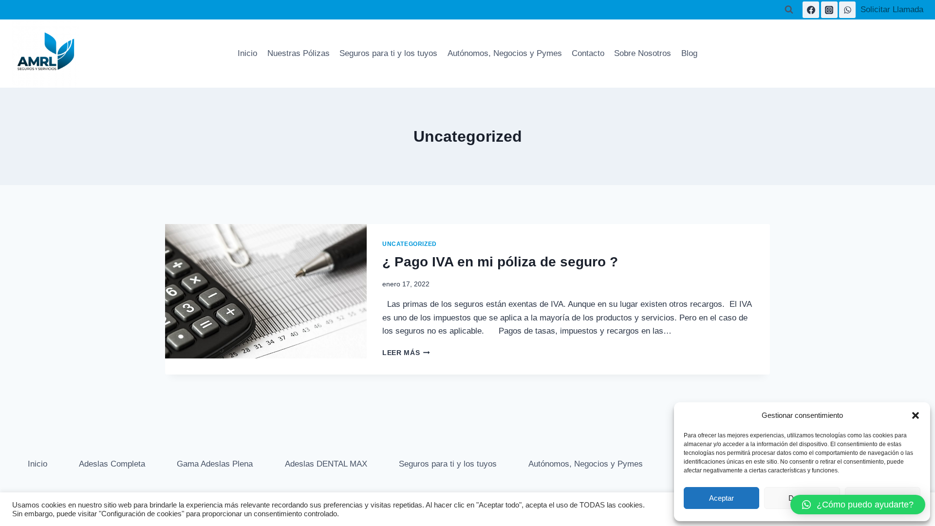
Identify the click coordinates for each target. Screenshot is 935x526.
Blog (689, 53)
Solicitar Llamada (891, 9)
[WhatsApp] (847, 9)
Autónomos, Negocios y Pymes (505, 53)
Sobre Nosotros (642, 53)
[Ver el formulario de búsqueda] (789, 10)
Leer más (406, 353)
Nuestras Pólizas (298, 53)
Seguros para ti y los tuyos (388, 53)
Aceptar (721, 498)
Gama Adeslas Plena (215, 464)
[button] (915, 415)
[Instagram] (829, 9)
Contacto (588, 53)
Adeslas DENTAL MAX (326, 464)
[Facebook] (811, 9)
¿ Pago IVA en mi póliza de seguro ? (500, 261)
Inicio (247, 53)
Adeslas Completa (112, 464)
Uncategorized (409, 244)
